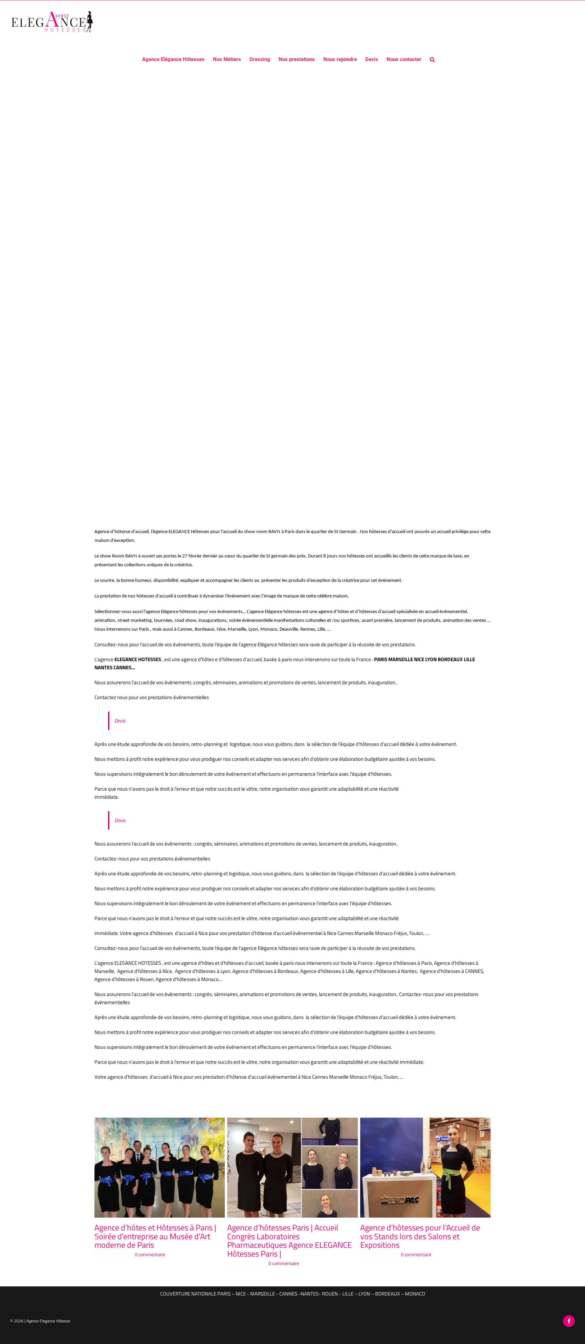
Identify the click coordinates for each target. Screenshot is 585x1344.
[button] (432, 59)
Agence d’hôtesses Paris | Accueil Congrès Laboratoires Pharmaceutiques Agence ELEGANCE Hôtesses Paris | (289, 1240)
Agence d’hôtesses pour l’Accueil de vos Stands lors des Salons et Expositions (420, 1236)
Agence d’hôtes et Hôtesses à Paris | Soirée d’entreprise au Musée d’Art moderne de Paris (155, 1236)
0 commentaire (150, 1254)
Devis (119, 721)
